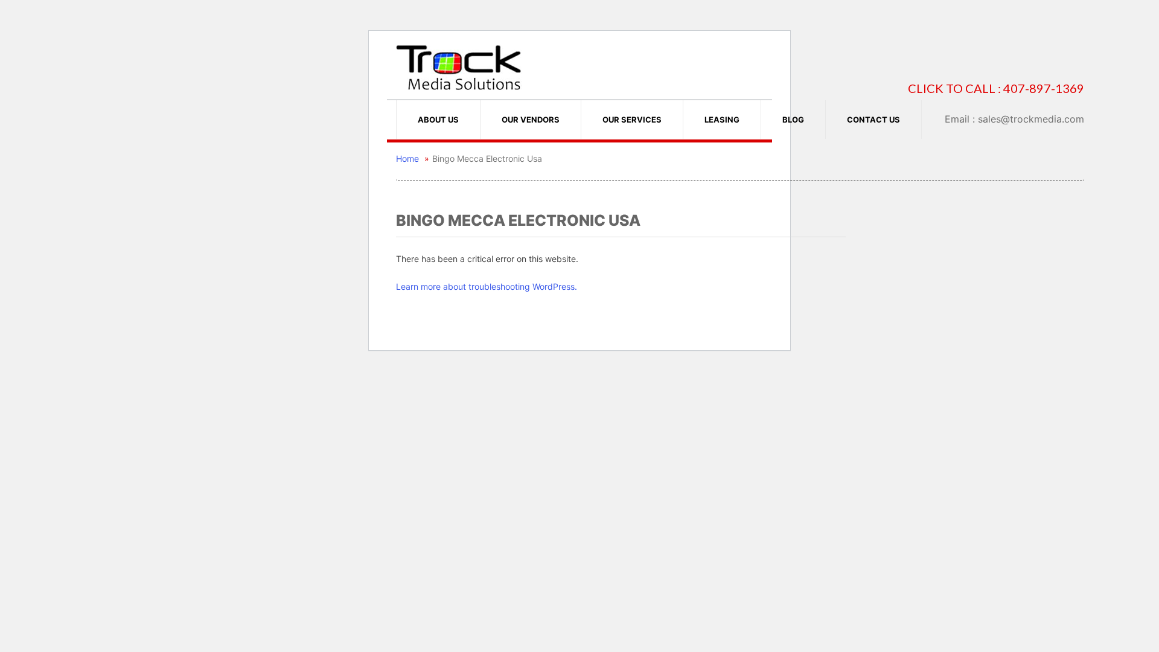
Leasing (721, 119)
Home (407, 158)
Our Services (632, 119)
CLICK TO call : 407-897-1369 (996, 88)
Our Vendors (531, 119)
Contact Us (873, 119)
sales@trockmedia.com (1031, 119)
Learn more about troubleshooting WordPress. (486, 286)
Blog (793, 119)
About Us (438, 119)
